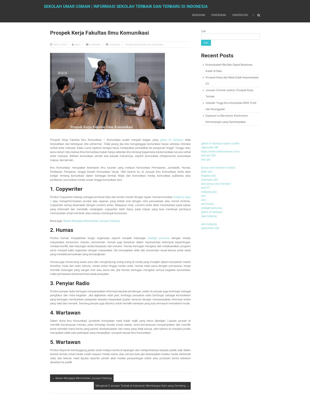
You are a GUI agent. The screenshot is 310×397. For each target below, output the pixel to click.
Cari (203, 31)
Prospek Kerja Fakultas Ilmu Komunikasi (144, 44)
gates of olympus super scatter (220, 143)
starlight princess (159, 238)
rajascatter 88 (209, 147)
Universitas (240, 15)
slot (203, 195)
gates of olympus (171, 139)
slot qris (206, 159)
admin (77, 44)
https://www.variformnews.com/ (220, 151)
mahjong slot (209, 191)
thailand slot (208, 175)
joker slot (206, 171)
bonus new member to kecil (218, 167)
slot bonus (207, 203)
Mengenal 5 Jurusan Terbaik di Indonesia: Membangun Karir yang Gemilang (142, 385)
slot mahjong (209, 224)
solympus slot (209, 179)
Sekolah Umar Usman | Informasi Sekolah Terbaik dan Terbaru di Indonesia (126, 6)
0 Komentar (95, 44)
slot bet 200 (208, 155)
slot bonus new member (216, 183)
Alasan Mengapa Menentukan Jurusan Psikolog (82, 378)
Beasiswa (198, 15)
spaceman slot (210, 228)
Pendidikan (218, 15)
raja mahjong (209, 216)
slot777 (205, 187)
